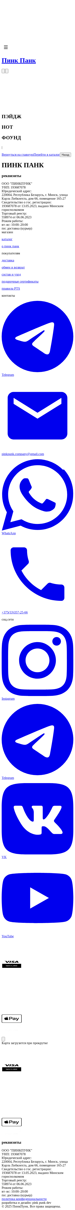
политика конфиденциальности (24, 1199)
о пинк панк (10, 246)
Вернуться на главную (18, 154)
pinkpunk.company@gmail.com (23, 454)
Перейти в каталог (47, 154)
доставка (8, 260)
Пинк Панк (19, 60)
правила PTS (11, 288)
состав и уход (11, 274)
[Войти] (3, 71)
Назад (65, 154)
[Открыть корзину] (6, 71)
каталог (7, 239)
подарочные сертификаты (20, 281)
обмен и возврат (13, 267)
